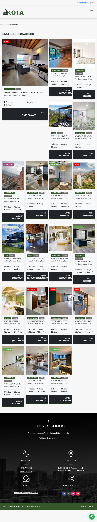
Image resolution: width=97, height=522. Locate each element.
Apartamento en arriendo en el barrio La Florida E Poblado (13, 384)
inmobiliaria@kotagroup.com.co (26, 493)
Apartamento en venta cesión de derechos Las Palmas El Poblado (84, 196)
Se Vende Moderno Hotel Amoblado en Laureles (13, 321)
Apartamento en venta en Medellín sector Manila (36, 381)
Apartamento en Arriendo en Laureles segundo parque (84, 76)
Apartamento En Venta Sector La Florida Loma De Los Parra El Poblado (60, 381)
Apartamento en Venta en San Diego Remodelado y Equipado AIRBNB (60, 196)
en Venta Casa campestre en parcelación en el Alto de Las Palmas (13, 258)
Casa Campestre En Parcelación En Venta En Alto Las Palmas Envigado (36, 258)
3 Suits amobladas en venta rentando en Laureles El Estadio (60, 258)
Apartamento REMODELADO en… (24, 92)
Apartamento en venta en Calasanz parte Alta (84, 321)
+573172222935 (26, 468)
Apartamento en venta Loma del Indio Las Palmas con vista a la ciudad (36, 196)
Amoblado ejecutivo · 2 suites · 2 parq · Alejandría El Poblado (84, 262)
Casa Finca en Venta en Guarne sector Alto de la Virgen (60, 136)
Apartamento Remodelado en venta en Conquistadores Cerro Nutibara (84, 136)
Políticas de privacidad (48, 438)
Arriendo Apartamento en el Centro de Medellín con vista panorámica (13, 199)
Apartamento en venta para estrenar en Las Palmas (36, 321)
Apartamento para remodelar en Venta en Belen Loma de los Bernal (60, 321)
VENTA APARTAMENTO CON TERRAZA (60, 73)
